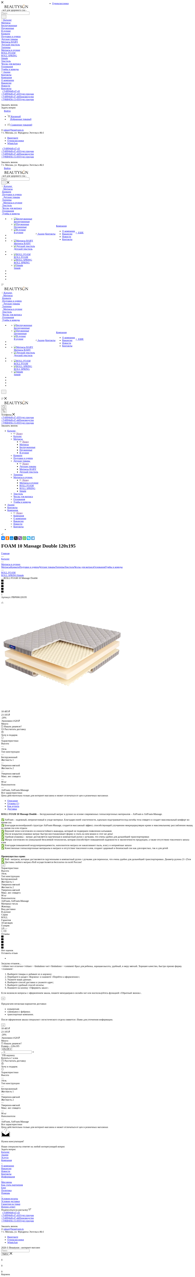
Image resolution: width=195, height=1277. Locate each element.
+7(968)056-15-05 (17, 99)
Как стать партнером (12, 1185)
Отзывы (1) (13, 803)
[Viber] (20, 538)
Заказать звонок (9, 162)
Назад (19, 433)
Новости (5, 1171)
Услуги (5, 1157)
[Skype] (28, 538)
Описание (12, 800)
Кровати (15, 567)
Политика (6, 1190)
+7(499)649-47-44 (17, 96)
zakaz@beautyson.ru (14, 130)
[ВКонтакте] (3, 538)
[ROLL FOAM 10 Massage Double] (62, 702)
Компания (18, 515)
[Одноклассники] (7, 538)
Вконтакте (12, 138)
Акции (4, 1154)
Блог (3, 1187)
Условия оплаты (9, 1198)
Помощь (5, 1193)
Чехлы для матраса (84, 567)
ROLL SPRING (9, 575)
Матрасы (24, 444)
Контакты (6, 1174)
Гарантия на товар (10, 1204)
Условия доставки (10, 1201)
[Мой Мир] (11, 538)
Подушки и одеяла (29, 567)
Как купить (13, 806)
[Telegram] (33, 538)
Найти (5, 1254)
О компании (7, 1165)
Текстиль (69, 567)
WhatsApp (12, 143)
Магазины (6, 1182)
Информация (8, 1176)
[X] (16, 538)
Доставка (12, 809)
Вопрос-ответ (8, 1207)
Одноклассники (15, 140)
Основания (99, 567)
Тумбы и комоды (114, 567)
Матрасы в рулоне (29, 483)
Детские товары (28, 466)
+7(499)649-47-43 (11, 91)
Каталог (17, 436)
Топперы (60, 567)
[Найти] (3, 17)
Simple (20, 575)
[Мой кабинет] (2, 395)
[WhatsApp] (24, 538)
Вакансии (6, 1168)
